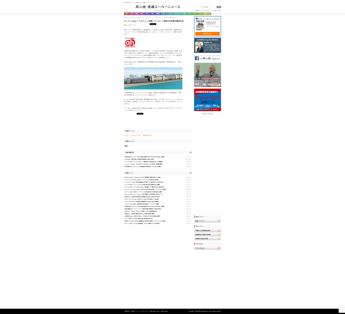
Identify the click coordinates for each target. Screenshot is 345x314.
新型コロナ (207, 13)
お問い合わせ (164, 311)
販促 (164, 13)
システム (170, 13)
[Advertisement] (158, 123)
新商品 (158, 13)
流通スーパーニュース (130, 17)
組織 (126, 13)
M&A (147, 13)
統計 (184, 13)
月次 (195, 13)
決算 (142, 13)
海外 (190, 13)
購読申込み (207, 34)
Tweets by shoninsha (207, 113)
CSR (200, 13)
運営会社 (127, 311)
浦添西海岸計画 (147, 135)
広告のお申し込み (154, 311)
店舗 (152, 13)
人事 (131, 13)
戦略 (137, 13)
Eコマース (178, 13)
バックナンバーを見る (213, 26)
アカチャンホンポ (136, 135)
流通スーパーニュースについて (139, 311)
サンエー (126, 135)
